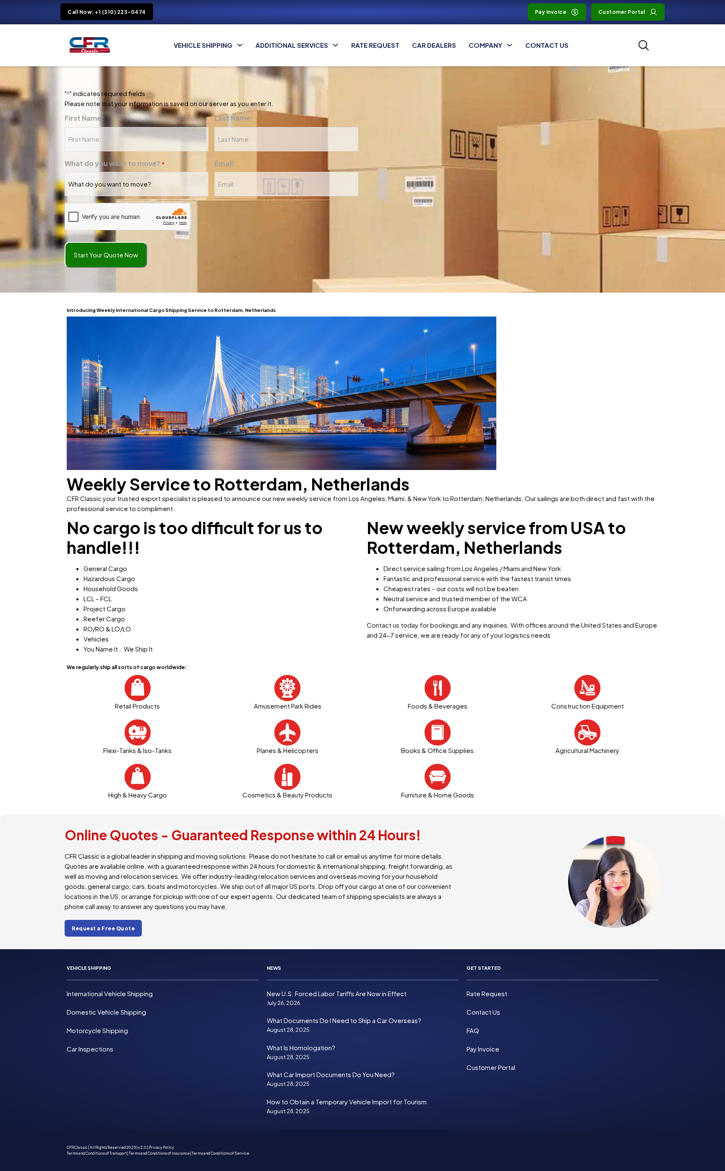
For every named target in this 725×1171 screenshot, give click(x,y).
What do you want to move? (115, 163)
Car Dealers (434, 45)
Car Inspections (90, 1049)
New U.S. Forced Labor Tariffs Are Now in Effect (337, 993)
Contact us (383, 625)
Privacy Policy (161, 1147)
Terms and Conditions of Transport (97, 1153)
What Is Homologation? (301, 1048)
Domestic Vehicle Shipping (106, 1012)
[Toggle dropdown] (240, 45)
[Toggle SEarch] (643, 45)
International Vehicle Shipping (110, 993)
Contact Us (547, 45)
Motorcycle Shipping (97, 1030)
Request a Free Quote (103, 928)
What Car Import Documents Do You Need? (331, 1075)
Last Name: (233, 118)
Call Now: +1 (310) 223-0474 (107, 12)
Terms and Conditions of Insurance (159, 1153)
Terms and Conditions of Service (220, 1153)
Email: (224, 163)
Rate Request (375, 45)
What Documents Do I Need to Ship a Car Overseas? (344, 1021)
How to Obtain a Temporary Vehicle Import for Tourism (347, 1102)
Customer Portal (621, 12)
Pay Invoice (551, 12)
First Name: (84, 118)
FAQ (473, 1030)
